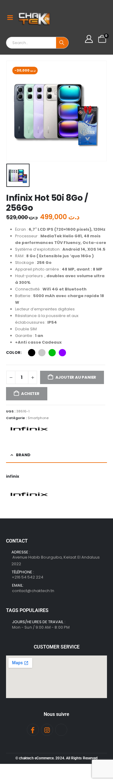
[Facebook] (33, 730)
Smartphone (38, 417)
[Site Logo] (34, 17)
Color (13, 352)
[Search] (62, 42)
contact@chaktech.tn (33, 591)
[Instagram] (47, 730)
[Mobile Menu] (10, 17)
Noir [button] (31, 352)
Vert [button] (52, 352)
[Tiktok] (61, 730)
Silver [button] (42, 352)
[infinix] (28, 428)
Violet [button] (62, 352)
